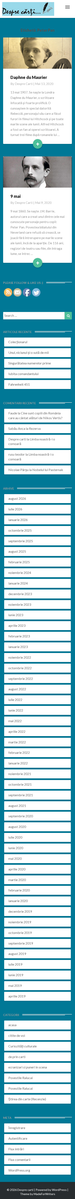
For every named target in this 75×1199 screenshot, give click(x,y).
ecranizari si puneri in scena (27, 1067)
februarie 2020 (19, 890)
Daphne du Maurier (28, 77)
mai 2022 (15, 721)
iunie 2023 (15, 615)
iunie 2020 (15, 848)
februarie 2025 (19, 562)
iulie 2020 (15, 837)
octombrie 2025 (20, 530)
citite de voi (16, 1035)
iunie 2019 (15, 975)
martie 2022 (17, 742)
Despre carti (24, 84)
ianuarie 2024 (18, 583)
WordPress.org (19, 1170)
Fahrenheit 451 (19, 384)
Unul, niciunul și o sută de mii (28, 352)
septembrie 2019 (20, 943)
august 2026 (17, 498)
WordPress (59, 1190)
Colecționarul (17, 342)
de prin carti (16, 1057)
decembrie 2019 (20, 911)
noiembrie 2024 (19, 573)
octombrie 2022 (20, 668)
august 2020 (17, 827)
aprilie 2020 (16, 869)
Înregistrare (16, 1128)
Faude (12, 413)
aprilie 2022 (16, 731)
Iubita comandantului (23, 374)
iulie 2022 (15, 700)
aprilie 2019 (16, 996)
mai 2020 (15, 858)
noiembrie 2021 (19, 774)
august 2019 (17, 954)
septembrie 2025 (20, 541)
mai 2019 (15, 985)
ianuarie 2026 (18, 520)
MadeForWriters (44, 1194)
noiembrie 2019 (19, 922)
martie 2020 (17, 880)
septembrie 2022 (20, 679)
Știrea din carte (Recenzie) (27, 1099)
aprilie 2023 (16, 625)
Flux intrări (16, 1149)
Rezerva (35, 428)
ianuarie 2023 (18, 647)
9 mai (15, 196)
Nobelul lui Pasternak (47, 470)
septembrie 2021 (20, 795)
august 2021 (17, 806)
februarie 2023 (19, 636)
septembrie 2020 (20, 816)
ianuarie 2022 (18, 763)
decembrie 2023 (20, 594)
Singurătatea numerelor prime (29, 363)
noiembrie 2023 (19, 604)
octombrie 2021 (20, 784)
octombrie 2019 (20, 933)
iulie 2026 (15, 509)
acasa (12, 1025)
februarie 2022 (19, 752)
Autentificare (17, 1138)
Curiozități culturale (22, 1046)
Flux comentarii (19, 1160)
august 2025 (17, 551)
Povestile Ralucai (20, 1078)
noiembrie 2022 (19, 657)
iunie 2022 (15, 710)
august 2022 (17, 689)
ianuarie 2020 (18, 901)
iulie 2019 (15, 964)
